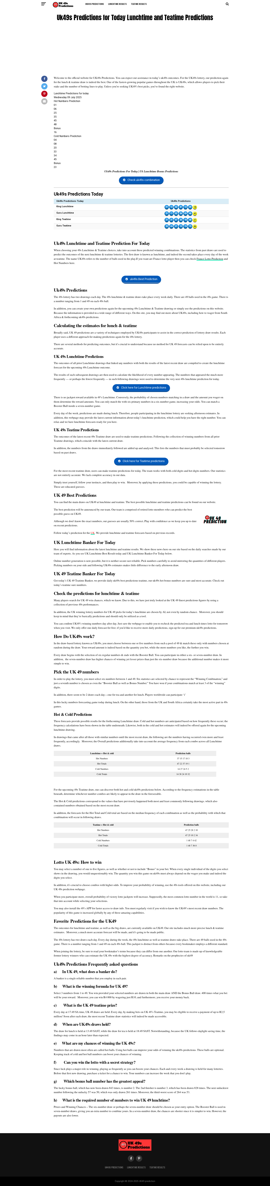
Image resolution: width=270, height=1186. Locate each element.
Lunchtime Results (117, 3)
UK (93, 533)
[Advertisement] (135, 49)
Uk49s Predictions (94, 3)
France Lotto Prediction (210, 258)
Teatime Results (139, 3)
